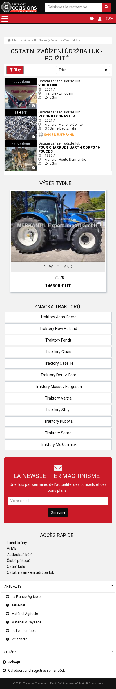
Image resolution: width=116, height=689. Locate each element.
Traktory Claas (58, 351)
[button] (5, 18)
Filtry (17, 70)
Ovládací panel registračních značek (36, 671)
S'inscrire (58, 512)
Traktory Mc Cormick (58, 444)
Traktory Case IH (58, 363)
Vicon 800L (13, 80)
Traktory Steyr (58, 409)
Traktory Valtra (58, 398)
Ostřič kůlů (16, 566)
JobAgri (14, 662)
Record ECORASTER (20, 111)
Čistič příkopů (18, 560)
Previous (16, 242)
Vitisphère (19, 639)
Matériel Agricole (25, 614)
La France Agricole (26, 597)
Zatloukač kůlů (20, 554)
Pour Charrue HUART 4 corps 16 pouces (35, 142)
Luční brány (17, 542)
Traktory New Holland (58, 328)
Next (100, 242)
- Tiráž (52, 683)
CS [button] (108, 18)
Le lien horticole (24, 631)
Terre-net (18, 605)
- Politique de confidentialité (73, 683)
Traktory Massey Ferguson (58, 386)
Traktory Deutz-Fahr (58, 375)
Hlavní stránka (21, 40)
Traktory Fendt (58, 340)
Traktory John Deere (58, 317)
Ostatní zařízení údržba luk (68, 40)
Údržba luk (40, 40)
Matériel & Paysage (26, 622)
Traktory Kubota (58, 421)
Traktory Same (58, 433)
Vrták (11, 548)
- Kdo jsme (96, 683)
